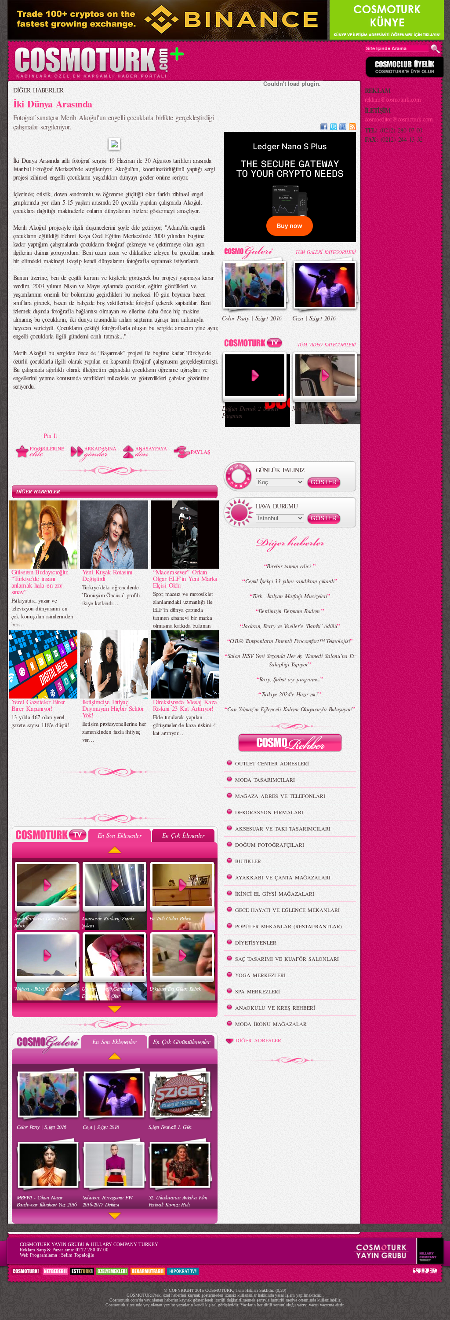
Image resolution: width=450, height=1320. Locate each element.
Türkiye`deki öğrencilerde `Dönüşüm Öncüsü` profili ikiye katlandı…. (111, 595)
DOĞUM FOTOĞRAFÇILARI (269, 844)
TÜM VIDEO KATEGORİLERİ (327, 344)
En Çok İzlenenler (183, 835)
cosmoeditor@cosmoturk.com (399, 119)
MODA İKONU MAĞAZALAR (271, 1023)
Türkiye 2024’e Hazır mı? (290, 694)
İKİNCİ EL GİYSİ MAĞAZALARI (274, 893)
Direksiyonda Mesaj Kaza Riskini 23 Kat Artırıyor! (185, 705)
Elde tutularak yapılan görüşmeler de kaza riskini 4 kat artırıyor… (184, 725)
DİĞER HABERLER (38, 90)
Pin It (50, 435)
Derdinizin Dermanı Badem (289, 611)
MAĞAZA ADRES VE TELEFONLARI (280, 795)
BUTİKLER (248, 860)
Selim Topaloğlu (77, 1254)
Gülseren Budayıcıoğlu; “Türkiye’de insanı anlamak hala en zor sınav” (40, 581)
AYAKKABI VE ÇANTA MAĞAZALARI (282, 877)
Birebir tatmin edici (289, 566)
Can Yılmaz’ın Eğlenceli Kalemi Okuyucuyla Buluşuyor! (289, 709)
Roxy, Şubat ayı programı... (289, 679)
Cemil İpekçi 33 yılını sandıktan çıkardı (290, 581)
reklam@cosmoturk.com (393, 99)
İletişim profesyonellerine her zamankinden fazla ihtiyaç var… (114, 731)
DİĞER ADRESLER (258, 1040)
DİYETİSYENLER (255, 942)
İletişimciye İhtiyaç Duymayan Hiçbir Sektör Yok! (113, 708)
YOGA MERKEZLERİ (260, 974)
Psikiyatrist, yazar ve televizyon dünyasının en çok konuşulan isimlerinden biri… (42, 612)
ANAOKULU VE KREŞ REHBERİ (275, 1007)
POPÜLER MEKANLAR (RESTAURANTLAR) (288, 926)
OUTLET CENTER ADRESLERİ (272, 763)
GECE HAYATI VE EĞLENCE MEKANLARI (287, 909)
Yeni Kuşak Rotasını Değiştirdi (107, 575)
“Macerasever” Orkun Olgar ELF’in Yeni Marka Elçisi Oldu (185, 578)
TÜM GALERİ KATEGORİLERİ (325, 252)
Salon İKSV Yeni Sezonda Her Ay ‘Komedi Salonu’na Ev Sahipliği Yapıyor (291, 660)
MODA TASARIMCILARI (265, 779)
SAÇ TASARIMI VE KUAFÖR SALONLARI (287, 958)
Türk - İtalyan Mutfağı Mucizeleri (289, 596)
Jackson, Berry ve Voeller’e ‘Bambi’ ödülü (290, 626)
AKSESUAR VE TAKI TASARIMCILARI (282, 828)
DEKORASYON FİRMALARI (269, 812)
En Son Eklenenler (119, 835)
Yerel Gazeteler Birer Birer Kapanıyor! (38, 705)
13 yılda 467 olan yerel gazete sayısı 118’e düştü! (40, 721)
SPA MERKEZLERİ (257, 991)
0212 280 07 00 (92, 1249)
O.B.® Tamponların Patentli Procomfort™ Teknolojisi (290, 641)
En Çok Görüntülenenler (181, 1041)
